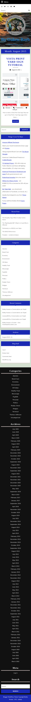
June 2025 (15, 432)
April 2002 (15, 658)
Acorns (7, 148)
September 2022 (15, 471)
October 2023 (15, 459)
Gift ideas (5, 262)
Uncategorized (6, 295)
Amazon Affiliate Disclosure (10, 142)
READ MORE (16, 122)
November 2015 (15, 509)
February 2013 (15, 569)
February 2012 (15, 599)
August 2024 (16, 444)
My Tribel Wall (6, 189)
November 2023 (15, 456)
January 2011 (15, 637)
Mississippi (5, 269)
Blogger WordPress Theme (10, 697)
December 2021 (15, 476)
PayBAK (4, 272)
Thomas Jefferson (7, 292)
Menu (6, 2)
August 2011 (15, 616)
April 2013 (15, 563)
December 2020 (15, 482)
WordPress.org (6, 359)
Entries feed (5, 353)
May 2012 (15, 590)
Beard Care (5, 252)
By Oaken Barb (15, 39)
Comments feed (6, 356)
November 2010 (15, 643)
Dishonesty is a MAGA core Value (11, 228)
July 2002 (15, 652)
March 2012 (15, 596)
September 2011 (15, 614)
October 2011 (15, 610)
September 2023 (15, 462)
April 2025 (15, 435)
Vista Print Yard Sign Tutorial (15, 61)
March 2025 (15, 438)
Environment (5, 259)
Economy (5, 255)
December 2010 (15, 640)
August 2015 (16, 515)
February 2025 (15, 441)
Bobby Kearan (6, 309)
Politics (4, 278)
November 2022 (15, 467)
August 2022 (16, 473)
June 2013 (15, 557)
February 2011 (15, 634)
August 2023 (16, 465)
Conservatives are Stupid (19, 309)
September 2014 (15, 524)
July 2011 (15, 619)
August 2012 (16, 581)
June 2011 (15, 622)
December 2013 (15, 539)
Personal (4, 275)
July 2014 (15, 530)
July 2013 (15, 554)
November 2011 (16, 608)
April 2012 (15, 593)
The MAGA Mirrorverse (9, 231)
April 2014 (15, 533)
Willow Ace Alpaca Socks (10, 181)
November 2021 (15, 479)
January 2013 (15, 572)
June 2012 (15, 587)
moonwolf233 (6, 316)
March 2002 (15, 661)
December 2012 (15, 575)
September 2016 (15, 503)
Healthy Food (6, 265)
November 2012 (15, 578)
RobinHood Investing (8, 177)
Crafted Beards (7, 160)
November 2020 (15, 485)
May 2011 (15, 625)
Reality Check (6, 282)
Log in (4, 350)
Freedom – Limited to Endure (10, 235)
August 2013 (16, 551)
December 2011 (16, 605)
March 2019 (15, 494)
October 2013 (15, 545)
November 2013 (15, 542)
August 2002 (16, 649)
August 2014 (16, 527)
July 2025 (15, 429)
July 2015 (15, 518)
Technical (5, 288)
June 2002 (15, 655)
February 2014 (15, 536)
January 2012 (15, 602)
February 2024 (15, 450)
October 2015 (15, 512)
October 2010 (15, 646)
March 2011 (15, 631)
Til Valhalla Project (8, 163)
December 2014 (15, 521)
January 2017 (15, 500)
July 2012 (15, 584)
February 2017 (15, 497)
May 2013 (15, 560)
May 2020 (15, 488)
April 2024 (15, 447)
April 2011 (15, 628)
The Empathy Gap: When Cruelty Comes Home (13, 218)
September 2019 (15, 491)
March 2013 (15, 566)
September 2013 (15, 548)
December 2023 (15, 453)
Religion (4, 285)
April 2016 (15, 506)
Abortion (4, 249)
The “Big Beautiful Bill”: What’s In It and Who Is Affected (15, 224)
